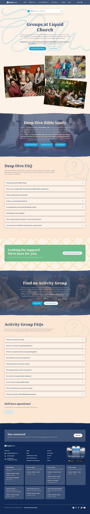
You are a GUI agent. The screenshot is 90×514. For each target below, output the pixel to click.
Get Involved (50, 453)
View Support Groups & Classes (72, 253)
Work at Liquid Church (32, 458)
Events (48, 460)
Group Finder (37, 303)
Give (69, 2)
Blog (28, 453)
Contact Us (9, 412)
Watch (64, 2)
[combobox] (45, 11)
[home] (12, 2)
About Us (49, 450)
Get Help (49, 455)
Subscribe (78, 435)
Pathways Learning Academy (33, 460)
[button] (32, 2)
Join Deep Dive (60, 144)
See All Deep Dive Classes (37, 48)
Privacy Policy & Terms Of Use (30, 507)
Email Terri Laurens (46, 144)
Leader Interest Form (31, 144)
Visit (25, 2)
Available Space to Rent (32, 455)
